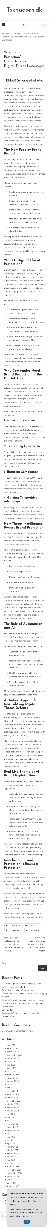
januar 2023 (12, 1127)
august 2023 (13, 1111)
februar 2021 (13, 1166)
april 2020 (11, 1183)
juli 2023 (11, 1114)
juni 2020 (11, 1179)
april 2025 (11, 1068)
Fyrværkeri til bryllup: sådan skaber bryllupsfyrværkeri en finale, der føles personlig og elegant (24, 993)
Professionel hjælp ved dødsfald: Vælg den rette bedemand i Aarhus (13, 946)
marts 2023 (12, 1124)
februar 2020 (13, 1186)
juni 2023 (11, 1117)
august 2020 (13, 1176)
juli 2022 (11, 1133)
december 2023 (14, 1101)
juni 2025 (11, 1065)
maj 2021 (11, 1163)
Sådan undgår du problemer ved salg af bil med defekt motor (36, 946)
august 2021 (13, 1157)
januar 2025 (12, 1078)
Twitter (35, 926)
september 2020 (14, 1173)
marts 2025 (12, 1071)
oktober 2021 (13, 1150)
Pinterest (15, 930)
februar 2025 (13, 1074)
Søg (4, 963)
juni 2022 (11, 1137)
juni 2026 (11, 1045)
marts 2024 (12, 1091)
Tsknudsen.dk (24, 10)
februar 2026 (13, 1048)
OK (27, 1222)
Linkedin (35, 930)
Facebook (15, 926)
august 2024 (13, 1081)
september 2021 (14, 1153)
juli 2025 (11, 1061)
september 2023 (14, 1107)
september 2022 (14, 1130)
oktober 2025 (13, 1051)
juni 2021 (11, 1160)
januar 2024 (12, 1097)
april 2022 (11, 1143)
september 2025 (14, 1055)
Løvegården (7, 1010)
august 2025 (13, 1058)
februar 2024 (13, 1094)
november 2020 (14, 1170)
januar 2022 (12, 1147)
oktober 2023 (13, 1104)
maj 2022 (11, 1140)
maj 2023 (11, 1120)
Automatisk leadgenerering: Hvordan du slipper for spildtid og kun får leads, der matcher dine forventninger (23, 1003)
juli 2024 (11, 1084)
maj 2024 (11, 1088)
